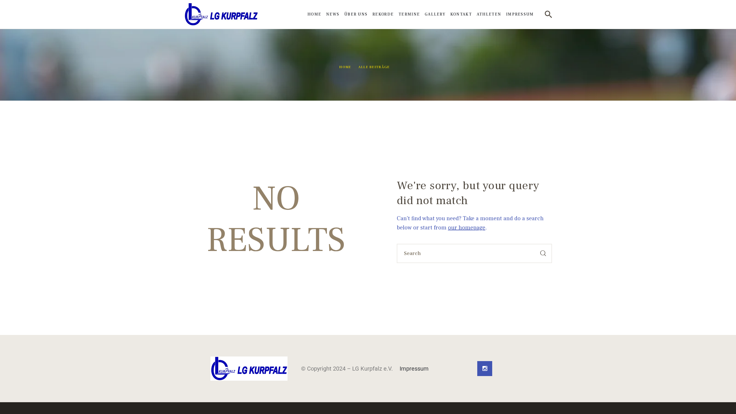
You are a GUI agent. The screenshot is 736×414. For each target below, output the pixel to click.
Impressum (414, 368)
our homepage (466, 227)
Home (345, 67)
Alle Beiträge (374, 67)
